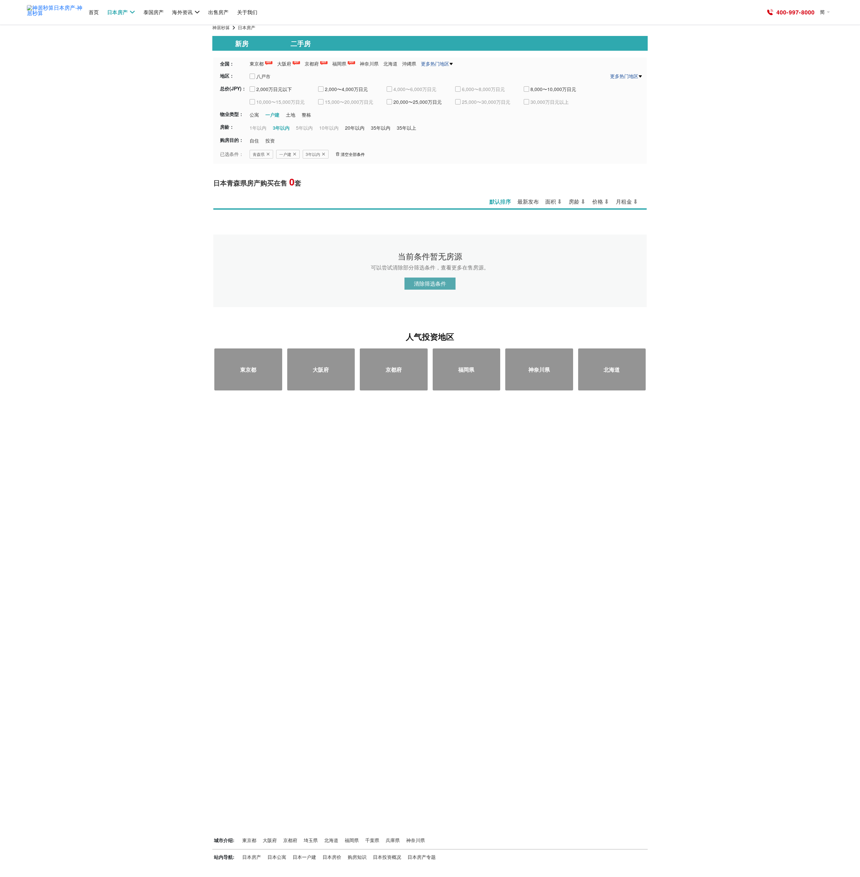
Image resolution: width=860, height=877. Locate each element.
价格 (597, 201)
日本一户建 (304, 856)
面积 (550, 201)
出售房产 (218, 12)
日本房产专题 (421, 856)
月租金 (624, 201)
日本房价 (331, 856)
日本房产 (117, 12)
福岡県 (339, 63)
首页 (94, 12)
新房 (242, 43)
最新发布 (528, 201)
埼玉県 (311, 840)
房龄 (574, 201)
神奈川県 (369, 63)
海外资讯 (182, 12)
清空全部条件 (353, 154)
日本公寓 (276, 856)
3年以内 (313, 154)
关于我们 (247, 12)
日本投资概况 (387, 856)
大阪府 (284, 63)
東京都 (257, 63)
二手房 (301, 43)
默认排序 (500, 201)
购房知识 (357, 856)
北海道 (390, 63)
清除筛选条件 (430, 283)
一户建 (285, 154)
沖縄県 (409, 63)
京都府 (312, 63)
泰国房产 (153, 12)
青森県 (259, 154)
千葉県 (372, 840)
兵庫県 (393, 840)
